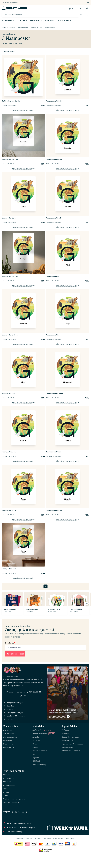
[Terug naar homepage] (14, 8)
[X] (23, 812)
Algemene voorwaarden (24, 838)
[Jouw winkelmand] (87, 8)
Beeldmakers (35, 20)
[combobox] (40, 14)
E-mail (25, 696)
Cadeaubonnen (13, 719)
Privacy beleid (70, 838)
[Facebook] (19, 812)
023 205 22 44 (35, 692)
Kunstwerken (7, 20)
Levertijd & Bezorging (15, 712)
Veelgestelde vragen (15, 702)
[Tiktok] (26, 812)
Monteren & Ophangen (16, 716)
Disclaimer (37, 838)
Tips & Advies (63, 20)
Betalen (10, 709)
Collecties (21, 20)
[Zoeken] (86, 14)
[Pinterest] (16, 812)
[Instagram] (12, 812)
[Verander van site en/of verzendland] (87, 2)
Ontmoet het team (57, 716)
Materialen (49, 20)
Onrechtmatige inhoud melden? (53, 838)
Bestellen (10, 706)
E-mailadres (10, 643)
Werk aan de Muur (13, 770)
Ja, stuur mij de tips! (15, 654)
